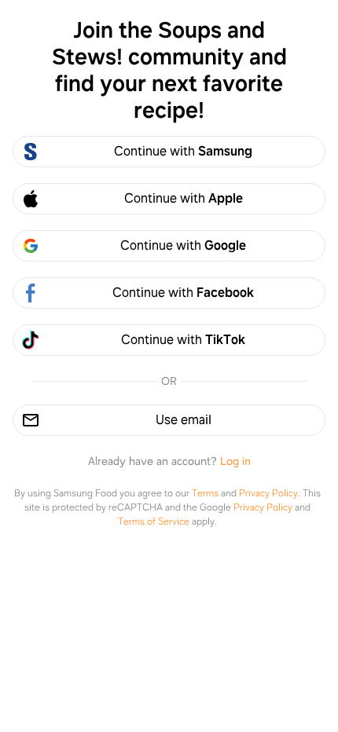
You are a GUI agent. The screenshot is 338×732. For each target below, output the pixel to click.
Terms (205, 493)
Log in (235, 461)
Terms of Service (153, 521)
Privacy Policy (268, 493)
